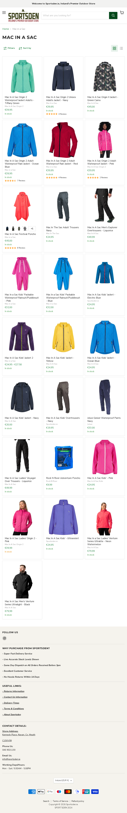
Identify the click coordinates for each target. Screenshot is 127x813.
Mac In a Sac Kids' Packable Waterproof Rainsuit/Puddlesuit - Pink (22, 297)
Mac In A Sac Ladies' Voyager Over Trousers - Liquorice (20, 480)
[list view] (121, 48)
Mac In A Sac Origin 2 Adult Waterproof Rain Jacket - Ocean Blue (22, 163)
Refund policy (78, 801)
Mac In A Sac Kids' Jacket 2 (19, 357)
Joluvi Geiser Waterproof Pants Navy (104, 419)
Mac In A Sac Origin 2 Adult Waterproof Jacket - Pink (101, 162)
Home (5, 29)
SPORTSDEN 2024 (63, 807)
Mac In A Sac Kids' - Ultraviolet (62, 538)
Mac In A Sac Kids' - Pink (100, 478)
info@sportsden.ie (11, 759)
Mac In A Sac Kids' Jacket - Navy (22, 418)
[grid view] (114, 48)
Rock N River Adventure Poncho (63, 478)
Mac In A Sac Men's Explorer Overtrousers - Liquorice (102, 229)
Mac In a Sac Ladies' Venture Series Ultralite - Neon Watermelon (102, 541)
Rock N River (51, 481)
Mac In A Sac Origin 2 (14, 106)
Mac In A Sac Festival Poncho (20, 234)
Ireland (62, 780)
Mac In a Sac (51, 103)
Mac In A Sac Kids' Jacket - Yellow (60, 359)
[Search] (113, 15)
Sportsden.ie (93, 301)
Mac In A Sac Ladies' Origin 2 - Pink (21, 540)
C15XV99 (7, 740)
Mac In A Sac (93, 103)
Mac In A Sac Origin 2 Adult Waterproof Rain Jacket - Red (62, 162)
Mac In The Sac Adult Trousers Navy (62, 229)
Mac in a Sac (10, 170)
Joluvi (89, 424)
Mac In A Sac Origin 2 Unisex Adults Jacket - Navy (61, 99)
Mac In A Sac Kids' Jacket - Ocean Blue (101, 359)
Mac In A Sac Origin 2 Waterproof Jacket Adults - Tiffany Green (19, 100)
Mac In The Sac (52, 233)
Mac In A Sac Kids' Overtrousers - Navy (63, 419)
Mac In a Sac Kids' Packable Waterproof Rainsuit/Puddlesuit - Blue (63, 297)
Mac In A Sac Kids (95, 481)
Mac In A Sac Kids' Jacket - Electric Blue (101, 296)
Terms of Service (60, 801)
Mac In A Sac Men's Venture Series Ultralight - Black (19, 603)
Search (46, 801)
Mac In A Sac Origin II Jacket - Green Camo (102, 99)
